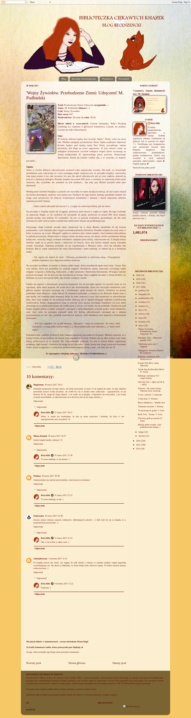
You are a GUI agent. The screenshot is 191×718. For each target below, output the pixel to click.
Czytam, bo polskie (115, 126)
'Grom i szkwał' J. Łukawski (150, 395)
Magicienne (38, 385)
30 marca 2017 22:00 (54, 516)
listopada (142, 294)
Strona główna (76, 663)
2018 (138, 283)
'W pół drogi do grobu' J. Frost (151, 410)
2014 (138, 449)
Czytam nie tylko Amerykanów (72, 130)
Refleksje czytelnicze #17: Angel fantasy (149, 377)
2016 (138, 441)
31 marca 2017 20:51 (63, 412)
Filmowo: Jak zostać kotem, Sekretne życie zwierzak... (150, 389)
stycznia (142, 436)
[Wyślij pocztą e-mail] (48, 367)
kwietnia (142, 322)
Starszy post (119, 663)
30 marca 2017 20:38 (51, 476)
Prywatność (124, 79)
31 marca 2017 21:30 (63, 455)
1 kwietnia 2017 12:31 (57, 559)
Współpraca (107, 79)
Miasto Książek (40, 436)
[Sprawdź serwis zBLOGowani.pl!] (131, 706)
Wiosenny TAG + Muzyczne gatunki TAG (150, 339)
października (144, 298)
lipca (140, 310)
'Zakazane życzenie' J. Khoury (150, 406)
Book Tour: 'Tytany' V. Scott (150, 414)
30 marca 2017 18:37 (57, 436)
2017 (138, 287)
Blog (63, 79)
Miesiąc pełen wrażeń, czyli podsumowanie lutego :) (149, 426)
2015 (138, 445)
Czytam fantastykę (99, 123)
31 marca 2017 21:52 (63, 495)
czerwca (142, 314)
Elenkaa (37, 476)
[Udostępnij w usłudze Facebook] (57, 367)
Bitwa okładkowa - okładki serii (151, 403)
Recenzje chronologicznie (84, 79)
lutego (141, 432)
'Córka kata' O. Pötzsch (148, 399)
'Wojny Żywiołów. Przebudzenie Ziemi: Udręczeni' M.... (148, 331)
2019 (138, 279)
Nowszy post (33, 663)
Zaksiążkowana (40, 559)
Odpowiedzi (42, 407)
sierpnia (142, 306)
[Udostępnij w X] (54, 367)
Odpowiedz (38, 401)
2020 (138, 275)
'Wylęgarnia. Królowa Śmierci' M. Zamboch (151, 351)
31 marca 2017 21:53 (63, 538)
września (142, 302)
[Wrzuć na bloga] (51, 367)
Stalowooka (38, 516)
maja (140, 318)
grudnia (141, 290)
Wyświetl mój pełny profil (144, 168)
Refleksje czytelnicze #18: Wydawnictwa (149, 358)
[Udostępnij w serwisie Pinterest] (60, 367)
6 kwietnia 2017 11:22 (63, 584)
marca (141, 326)
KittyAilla (45, 412)
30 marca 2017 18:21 (54, 385)
